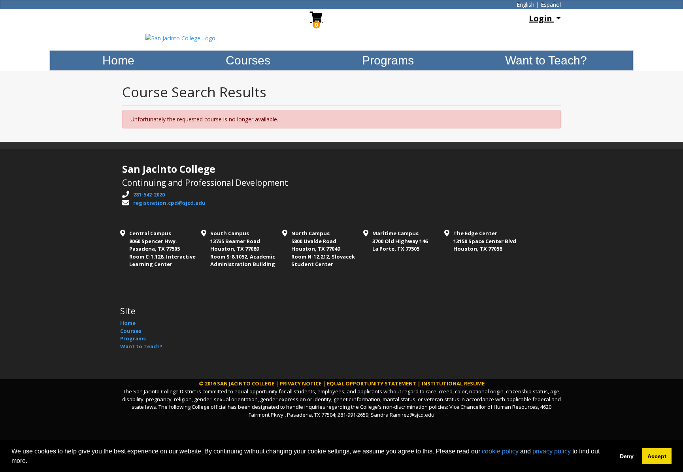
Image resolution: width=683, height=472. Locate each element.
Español (551, 4)
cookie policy (500, 451)
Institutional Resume (453, 383)
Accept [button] (656, 456)
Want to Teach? (546, 60)
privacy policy (551, 451)
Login (541, 18)
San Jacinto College (245, 383)
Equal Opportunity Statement (371, 383)
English (525, 4)
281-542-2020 (149, 194)
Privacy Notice (300, 383)
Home (118, 60)
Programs (388, 60)
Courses (248, 60)
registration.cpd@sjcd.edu (169, 202)
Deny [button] (627, 456)
